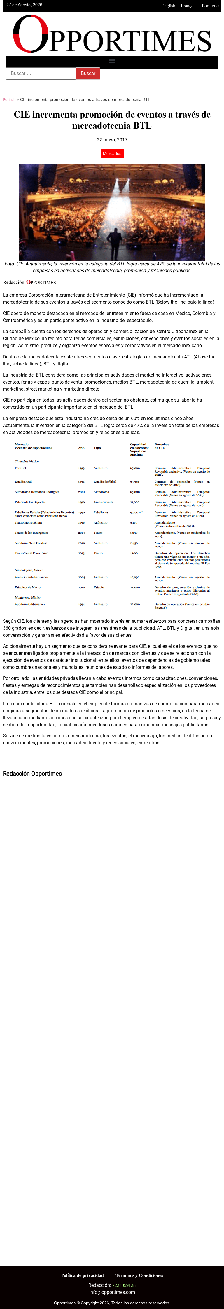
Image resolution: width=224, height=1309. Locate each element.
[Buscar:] (41, 73)
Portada (9, 99)
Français (188, 5)
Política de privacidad (82, 1275)
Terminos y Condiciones (139, 1275)
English (168, 5)
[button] (112, 61)
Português (211, 5)
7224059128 (124, 1285)
